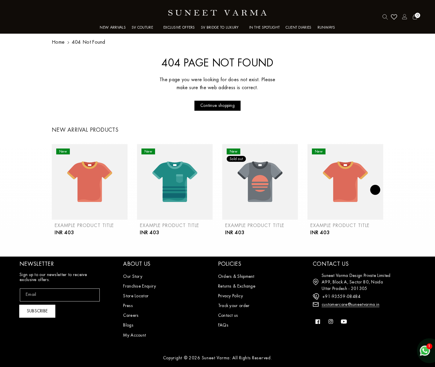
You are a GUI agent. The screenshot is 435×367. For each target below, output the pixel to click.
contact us (331, 264)
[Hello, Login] (404, 16)
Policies (229, 264)
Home (58, 42)
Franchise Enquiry (139, 286)
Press (128, 306)
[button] (144, 28)
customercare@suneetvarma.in (350, 304)
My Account (134, 335)
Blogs (128, 325)
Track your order (234, 306)
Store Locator (136, 296)
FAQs (223, 325)
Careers (130, 315)
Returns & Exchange (236, 286)
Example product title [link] (84, 225)
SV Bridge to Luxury (220, 27)
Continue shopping (217, 105)
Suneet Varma (216, 358)
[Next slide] (375, 190)
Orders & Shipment (236, 276)
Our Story (132, 276)
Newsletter (37, 264)
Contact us (228, 315)
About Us (136, 264)
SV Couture (142, 27)
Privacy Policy (230, 296)
